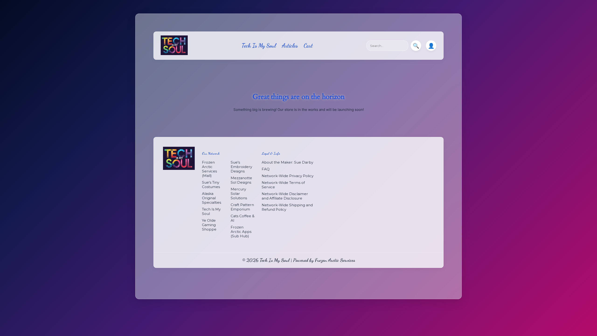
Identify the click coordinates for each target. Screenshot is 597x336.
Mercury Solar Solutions (239, 193)
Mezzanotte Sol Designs (241, 180)
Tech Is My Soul (259, 45)
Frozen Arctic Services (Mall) (209, 169)
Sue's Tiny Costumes (211, 184)
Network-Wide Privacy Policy (287, 176)
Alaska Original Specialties (211, 198)
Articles (290, 45)
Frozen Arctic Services (335, 260)
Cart (308, 45)
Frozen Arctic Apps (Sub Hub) (241, 231)
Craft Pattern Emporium (242, 207)
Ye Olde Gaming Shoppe (209, 224)
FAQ (266, 169)
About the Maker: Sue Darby (287, 162)
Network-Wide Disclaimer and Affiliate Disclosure (285, 196)
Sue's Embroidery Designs (241, 166)
